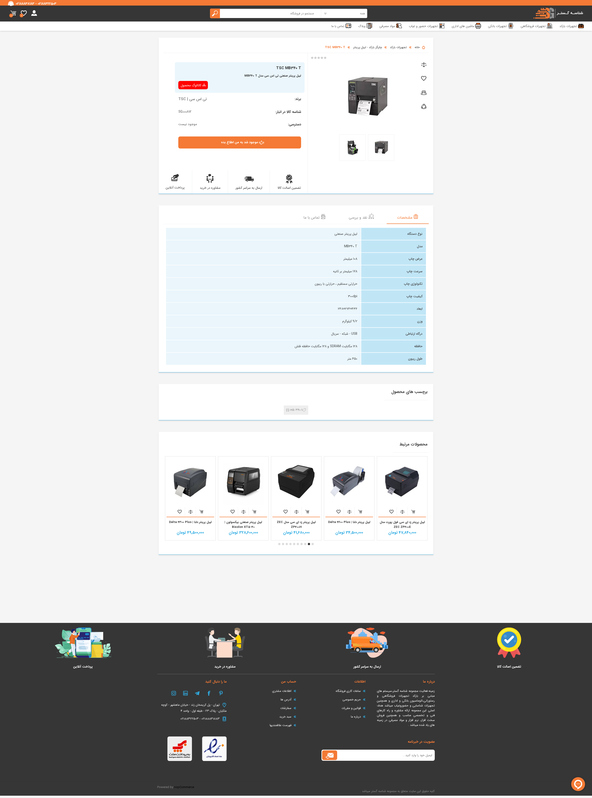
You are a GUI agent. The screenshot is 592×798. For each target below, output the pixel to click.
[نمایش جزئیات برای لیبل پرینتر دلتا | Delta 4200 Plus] (402, 481)
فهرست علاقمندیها (280, 725)
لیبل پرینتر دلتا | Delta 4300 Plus (243, 522)
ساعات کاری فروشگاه (348, 691)
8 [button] (287, 544)
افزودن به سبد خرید (413, 511)
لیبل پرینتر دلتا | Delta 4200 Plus (402, 522)
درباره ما (356, 716)
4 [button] (301, 544)
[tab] (408, 217)
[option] (402, 498)
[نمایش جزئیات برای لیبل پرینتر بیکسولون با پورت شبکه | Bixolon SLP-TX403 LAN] (190, 481)
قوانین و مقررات (351, 708)
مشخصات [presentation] (405, 217)
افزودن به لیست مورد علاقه (391, 511)
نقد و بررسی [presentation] (358, 217)
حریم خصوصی (351, 699)
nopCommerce (184, 787)
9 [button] (283, 544)
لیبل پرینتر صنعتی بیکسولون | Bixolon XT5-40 (296, 524)
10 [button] (279, 544)
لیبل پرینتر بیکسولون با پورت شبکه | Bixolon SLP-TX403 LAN (190, 524)
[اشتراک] (329, 755)
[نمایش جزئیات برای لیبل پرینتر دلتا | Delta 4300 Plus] (243, 481)
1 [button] (312, 544)
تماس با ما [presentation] (312, 217)
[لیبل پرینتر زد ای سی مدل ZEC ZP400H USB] (349, 481)
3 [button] (305, 544)
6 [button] (294, 544)
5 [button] (298, 544)
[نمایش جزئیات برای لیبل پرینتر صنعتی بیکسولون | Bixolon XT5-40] (296, 481)
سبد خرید (13, 13)
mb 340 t (296, 410)
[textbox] (265, 13)
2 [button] (309, 544)
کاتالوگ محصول (191, 85)
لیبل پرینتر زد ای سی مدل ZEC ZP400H (349, 524)
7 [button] (290, 544)
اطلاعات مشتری (281, 691)
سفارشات (285, 708)
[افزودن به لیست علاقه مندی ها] (423, 79)
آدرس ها (286, 699)
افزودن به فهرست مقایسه (402, 511)
